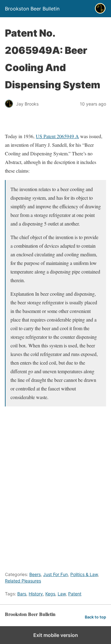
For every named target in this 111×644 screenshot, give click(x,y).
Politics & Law (84, 574)
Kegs (50, 593)
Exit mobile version (55, 635)
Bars (21, 593)
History (36, 593)
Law (62, 593)
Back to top (95, 617)
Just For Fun (55, 574)
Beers (35, 574)
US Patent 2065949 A (57, 136)
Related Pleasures (23, 580)
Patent (74, 593)
